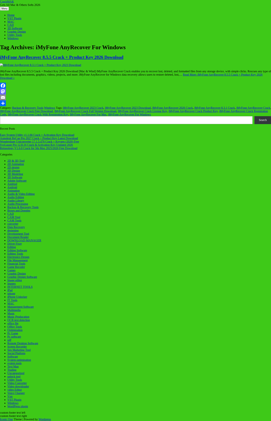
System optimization (19, 359)
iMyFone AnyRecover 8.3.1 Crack (214, 107)
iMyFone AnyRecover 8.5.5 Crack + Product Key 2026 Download (61, 57)
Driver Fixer (14, 243)
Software (12, 356)
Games (11, 270)
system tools (14, 363)
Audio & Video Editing (21, 193)
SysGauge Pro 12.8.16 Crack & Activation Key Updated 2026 (36, 144)
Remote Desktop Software (22, 343)
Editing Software (17, 250)
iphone (11, 293)
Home (11, 15)
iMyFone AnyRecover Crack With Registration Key (38, 114)
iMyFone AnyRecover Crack (253, 107)
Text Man (13, 366)
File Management (17, 260)
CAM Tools (14, 220)
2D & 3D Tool (16, 160)
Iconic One (6, 419)
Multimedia (14, 310)
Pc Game (12, 333)
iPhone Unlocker (17, 296)
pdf (9, 340)
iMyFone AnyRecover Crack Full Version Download (85, 111)
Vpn (10, 396)
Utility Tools (14, 35)
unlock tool (13, 376)
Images (11, 283)
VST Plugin (14, 18)
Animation (13, 190)
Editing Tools (15, 253)
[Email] (135, 97)
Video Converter (17, 383)
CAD (10, 25)
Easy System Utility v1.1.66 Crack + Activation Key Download (37, 134)
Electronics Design (18, 257)
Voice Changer (16, 393)
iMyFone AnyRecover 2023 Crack (83, 107)
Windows (12, 38)
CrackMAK (7, 1)
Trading (11, 369)
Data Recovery (16, 227)
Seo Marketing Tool (19, 349)
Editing (11, 247)
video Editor (14, 389)
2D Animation (15, 164)
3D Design (13, 170)
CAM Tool (13, 217)
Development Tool (18, 233)
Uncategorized (15, 373)
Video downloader (18, 386)
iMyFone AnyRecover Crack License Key (142, 111)
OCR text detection (18, 320)
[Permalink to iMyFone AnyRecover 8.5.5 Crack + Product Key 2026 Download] (40, 65)
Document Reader (18, 237)
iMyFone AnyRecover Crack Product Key (193, 111)
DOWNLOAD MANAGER (24, 240)
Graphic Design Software (22, 276)
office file (12, 323)
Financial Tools (16, 263)
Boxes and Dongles (18, 210)
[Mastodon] (135, 91)
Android (12, 187)
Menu (4, 8)
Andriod (12, 184)
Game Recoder (16, 266)
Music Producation (18, 316)
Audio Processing (17, 203)
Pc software (14, 336)
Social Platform (16, 353)
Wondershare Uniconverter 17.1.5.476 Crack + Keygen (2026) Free (39, 141)
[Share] (135, 103)
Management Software (20, 306)
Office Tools (14, 326)
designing (13, 230)
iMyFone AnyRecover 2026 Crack (172, 107)
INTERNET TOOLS (20, 286)
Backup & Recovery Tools (27, 107)
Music (11, 313)
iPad (10, 290)
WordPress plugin (17, 406)
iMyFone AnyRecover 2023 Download (128, 107)
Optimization (14, 330)
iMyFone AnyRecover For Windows (129, 114)
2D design (13, 167)
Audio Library (15, 200)
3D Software (14, 28)
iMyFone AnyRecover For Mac (88, 114)
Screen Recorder (17, 346)
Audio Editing (15, 197)
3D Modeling (15, 174)
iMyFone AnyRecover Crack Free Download (26, 111)
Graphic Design (16, 31)
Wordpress (45, 419)
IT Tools (12, 300)
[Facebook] (135, 86)
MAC (10, 21)
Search (263, 120)
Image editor (14, 280)
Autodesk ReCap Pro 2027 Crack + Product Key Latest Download (39, 138)
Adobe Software (17, 180)
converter (12, 223)
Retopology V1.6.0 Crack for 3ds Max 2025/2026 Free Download (38, 148)
